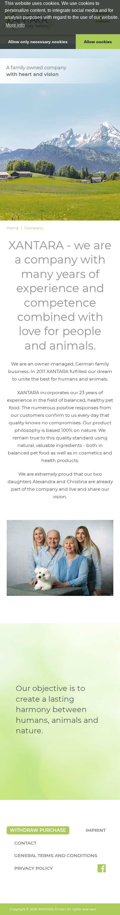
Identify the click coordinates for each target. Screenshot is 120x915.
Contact (25, 843)
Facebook (101, 870)
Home (13, 227)
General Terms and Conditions (55, 855)
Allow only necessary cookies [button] (38, 41)
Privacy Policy (33, 868)
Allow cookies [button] (98, 41)
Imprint (96, 830)
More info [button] (15, 25)
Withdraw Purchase (38, 830)
